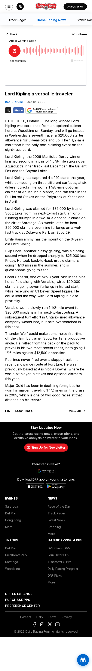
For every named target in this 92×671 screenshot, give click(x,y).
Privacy (67, 617)
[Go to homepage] (46, 6)
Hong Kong (13, 520)
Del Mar (10, 513)
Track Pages (57, 513)
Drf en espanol (18, 594)
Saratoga (11, 506)
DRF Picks (55, 575)
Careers (25, 617)
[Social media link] (34, 624)
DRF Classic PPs (59, 548)
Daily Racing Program (63, 568)
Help (39, 617)
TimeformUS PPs (59, 562)
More (9, 527)
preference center (22, 606)
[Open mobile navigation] (9, 6)
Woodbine (12, 568)
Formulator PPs (58, 555)
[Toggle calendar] (20, 6)
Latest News (56, 520)
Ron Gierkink (14, 102)
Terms (52, 617)
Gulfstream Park (16, 555)
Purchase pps (17, 600)
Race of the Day (59, 506)
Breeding (54, 527)
